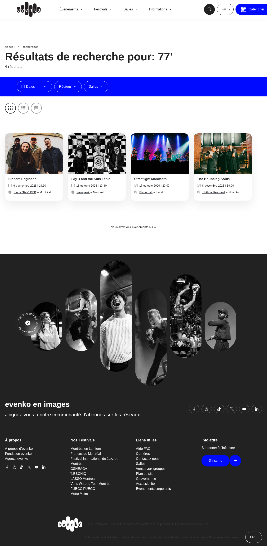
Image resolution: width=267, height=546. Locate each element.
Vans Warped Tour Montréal (91, 483)
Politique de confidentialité (101, 537)
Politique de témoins (193, 537)
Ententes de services (132, 537)
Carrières (143, 453)
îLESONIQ (78, 473)
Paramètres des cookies (224, 537)
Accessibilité (145, 483)
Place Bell (145, 192)
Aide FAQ (143, 448)
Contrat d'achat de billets (163, 537)
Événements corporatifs (153, 488)
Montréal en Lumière (86, 448)
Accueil (10, 46)
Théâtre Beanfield (213, 192)
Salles (140, 463)
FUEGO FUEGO (83, 488)
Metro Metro (79, 493)
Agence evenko (16, 458)
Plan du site (145, 473)
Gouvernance (146, 478)
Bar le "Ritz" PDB (25, 192)
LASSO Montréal (83, 478)
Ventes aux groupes (150, 468)
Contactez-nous (147, 458)
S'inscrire (215, 460)
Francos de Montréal (86, 453)
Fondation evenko (18, 453)
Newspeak (83, 192)
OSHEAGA (79, 468)
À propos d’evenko (19, 448)
